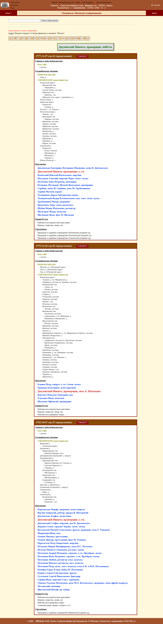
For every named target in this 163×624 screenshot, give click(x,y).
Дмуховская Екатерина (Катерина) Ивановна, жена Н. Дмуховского (73, 167)
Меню (7, 13)
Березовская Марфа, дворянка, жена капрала (61, 509)
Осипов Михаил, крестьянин (53, 536)
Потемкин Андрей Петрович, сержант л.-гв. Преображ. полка (70, 553)
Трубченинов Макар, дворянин (54, 201)
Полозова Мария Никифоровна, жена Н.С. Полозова (65, 546)
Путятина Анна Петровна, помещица (57, 181)
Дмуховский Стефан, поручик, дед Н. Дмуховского (64, 523)
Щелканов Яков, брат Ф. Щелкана (56, 214)
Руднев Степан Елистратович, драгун (57, 572)
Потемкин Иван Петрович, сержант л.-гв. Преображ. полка (68, 556)
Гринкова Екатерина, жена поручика (57, 387)
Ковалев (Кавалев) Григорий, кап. (55, 394)
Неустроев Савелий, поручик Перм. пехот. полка (63, 178)
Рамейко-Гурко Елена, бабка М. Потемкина (60, 569)
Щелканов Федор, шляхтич (52, 211)
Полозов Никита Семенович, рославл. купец (61, 549)
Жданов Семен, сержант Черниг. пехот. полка (61, 526)
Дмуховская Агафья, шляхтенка (54, 516)
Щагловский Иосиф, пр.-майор (54, 589)
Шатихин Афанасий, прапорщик (54, 401)
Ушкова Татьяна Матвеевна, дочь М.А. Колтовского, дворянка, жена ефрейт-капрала (83, 582)
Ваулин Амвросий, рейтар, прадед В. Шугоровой (63, 512)
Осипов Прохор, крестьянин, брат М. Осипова (62, 539)
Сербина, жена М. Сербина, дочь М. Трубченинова (64, 188)
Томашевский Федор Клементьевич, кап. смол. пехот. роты (68, 198)
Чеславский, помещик (49, 586)
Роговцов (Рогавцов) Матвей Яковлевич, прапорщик (65, 185)
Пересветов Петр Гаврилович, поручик (58, 543)
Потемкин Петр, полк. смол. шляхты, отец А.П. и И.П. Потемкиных (73, 566)
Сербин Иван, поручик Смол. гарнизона (58, 579)
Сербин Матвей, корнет (50, 191)
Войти (154, 13)
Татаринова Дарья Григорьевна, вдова (58, 195)
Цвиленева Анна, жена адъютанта (55, 204)
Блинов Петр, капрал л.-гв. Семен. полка (59, 384)
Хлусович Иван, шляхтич (51, 398)
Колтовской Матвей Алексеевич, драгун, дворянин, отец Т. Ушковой (74, 529)
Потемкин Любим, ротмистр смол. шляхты (60, 559)
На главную (155, 5)
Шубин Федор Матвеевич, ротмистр (56, 208)
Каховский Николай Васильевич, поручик (59, 175)
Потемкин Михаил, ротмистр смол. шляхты (60, 563)
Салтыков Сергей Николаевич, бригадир (59, 576)
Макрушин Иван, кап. (49, 533)
